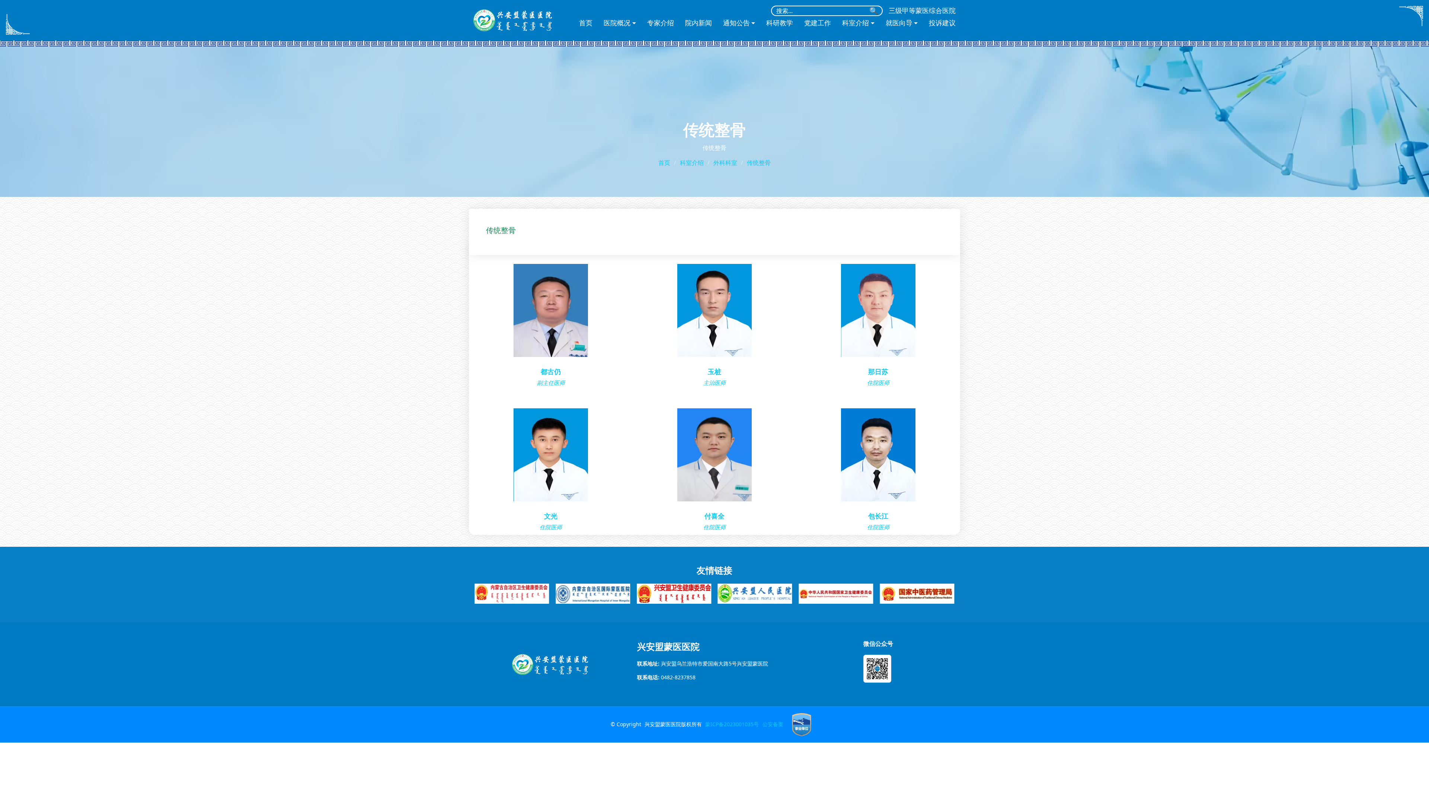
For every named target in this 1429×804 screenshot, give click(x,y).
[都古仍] (551, 310)
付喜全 (714, 516)
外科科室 (725, 163)
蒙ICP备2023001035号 (732, 724)
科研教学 (779, 23)
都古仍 (551, 372)
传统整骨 (759, 163)
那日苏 (878, 372)
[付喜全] (714, 454)
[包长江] (878, 454)
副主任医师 (551, 382)
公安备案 (773, 724)
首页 (585, 23)
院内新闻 (698, 23)
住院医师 (878, 382)
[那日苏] (878, 310)
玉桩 (714, 372)
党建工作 (817, 23)
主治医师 (714, 382)
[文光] (551, 454)
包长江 (878, 516)
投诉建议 (942, 23)
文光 (550, 516)
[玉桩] (714, 310)
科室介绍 (692, 163)
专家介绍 (660, 23)
